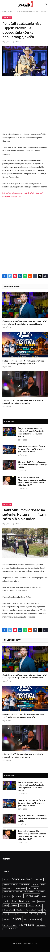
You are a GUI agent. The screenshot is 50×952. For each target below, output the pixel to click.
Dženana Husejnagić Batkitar (25, 891)
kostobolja (30, 905)
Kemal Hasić (14, 905)
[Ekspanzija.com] (25, 4)
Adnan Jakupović (22, 879)
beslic (35, 884)
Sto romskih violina (35, 919)
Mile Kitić (39, 905)
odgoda (6, 914)
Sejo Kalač (41, 914)
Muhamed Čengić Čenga (33, 910)
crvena (43, 884)
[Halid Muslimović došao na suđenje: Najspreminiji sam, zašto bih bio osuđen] (25, 543)
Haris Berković (20, 901)
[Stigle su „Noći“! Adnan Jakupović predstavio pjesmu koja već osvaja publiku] (25, 384)
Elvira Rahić (40, 891)
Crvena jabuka (8, 888)
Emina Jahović (17, 896)
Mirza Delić (19, 910)
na (44, 909)
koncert (22, 905)
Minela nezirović (9, 910)
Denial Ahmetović (20, 888)
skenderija (7, 919)
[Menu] (4, 4)
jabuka (6, 905)
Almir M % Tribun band (10, 884)
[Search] (46, 4)
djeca (29, 888)
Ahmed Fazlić (39, 879)
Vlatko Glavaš (41, 925)
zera (5, 929)
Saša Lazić (33, 914)
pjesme (12, 914)
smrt (25, 919)
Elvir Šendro (7, 896)
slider (17, 918)
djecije (36, 888)
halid (6, 901)
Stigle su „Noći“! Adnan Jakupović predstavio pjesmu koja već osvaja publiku (32, 464)
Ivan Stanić (41, 901)
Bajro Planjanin (24, 884)
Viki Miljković (26, 924)
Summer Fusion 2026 (10, 925)
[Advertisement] (25, 106)
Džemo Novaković (9, 891)
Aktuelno (7, 18)
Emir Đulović (31, 895)
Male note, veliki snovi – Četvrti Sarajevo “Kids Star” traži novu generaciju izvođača (31, 449)
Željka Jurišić (13, 929)
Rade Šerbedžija (22, 914)
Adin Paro (6, 879)
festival (44, 896)
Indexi (34, 901)
